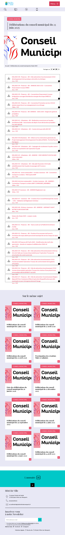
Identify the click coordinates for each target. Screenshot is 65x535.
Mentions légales (19, 530)
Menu (53, 4)
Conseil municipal (14, 19)
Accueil (7, 66)
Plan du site (29, 530)
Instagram (26, 526)
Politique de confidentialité (27, 523)
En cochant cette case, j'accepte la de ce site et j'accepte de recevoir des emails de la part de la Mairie (23, 524)
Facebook (17, 526)
